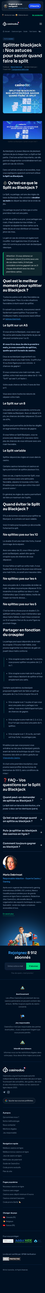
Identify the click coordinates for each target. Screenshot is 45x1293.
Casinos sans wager (11, 1190)
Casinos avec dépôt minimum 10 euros (18, 1194)
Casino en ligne (16, 31)
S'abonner (33, 966)
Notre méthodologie (11, 1121)
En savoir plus (8, 914)
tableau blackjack (13, 319)
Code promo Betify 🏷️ (12, 1202)
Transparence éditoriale (20, 69)
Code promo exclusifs (12, 1167)
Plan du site (7, 1171)
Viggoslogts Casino (11, 758)
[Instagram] (8, 1092)
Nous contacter (9, 1125)
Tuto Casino (33, 31)
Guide (25, 31)
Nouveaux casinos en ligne (13, 1186)
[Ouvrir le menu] (40, 23)
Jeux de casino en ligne (12, 1156)
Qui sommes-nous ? (11, 1117)
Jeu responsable (10, 1133)
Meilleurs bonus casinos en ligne (16, 1152)
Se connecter (37, 15)
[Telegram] (4, 1092)
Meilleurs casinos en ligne (13, 1148)
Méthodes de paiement (12, 1160)
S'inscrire (34, 6)
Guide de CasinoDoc (11, 1163)
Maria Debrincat (16, 67)
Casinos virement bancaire (13, 1198)
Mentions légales (10, 1129)
